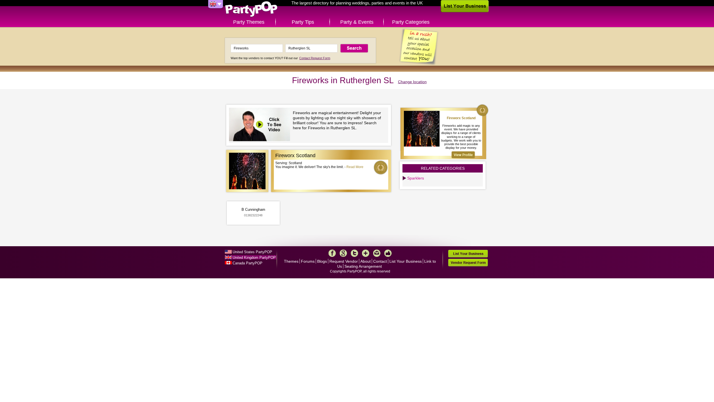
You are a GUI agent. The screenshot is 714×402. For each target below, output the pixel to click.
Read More (354, 167)
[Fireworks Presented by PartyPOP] (261, 125)
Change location (412, 82)
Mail (376, 253)
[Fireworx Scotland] (463, 155)
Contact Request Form (314, 58)
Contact (380, 261)
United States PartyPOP (252, 252)
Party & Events (356, 22)
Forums (308, 261)
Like (388, 253)
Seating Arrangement (363, 266)
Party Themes (248, 22)
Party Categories (411, 22)
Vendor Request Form (468, 263)
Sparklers (415, 178)
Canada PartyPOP (247, 263)
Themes (291, 261)
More (365, 253)
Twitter (354, 253)
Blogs (322, 261)
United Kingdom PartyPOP (254, 257)
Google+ (343, 253)
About (365, 261)
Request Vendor (343, 261)
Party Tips (303, 22)
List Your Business (405, 261)
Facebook (332, 253)
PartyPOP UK (251, 9)
